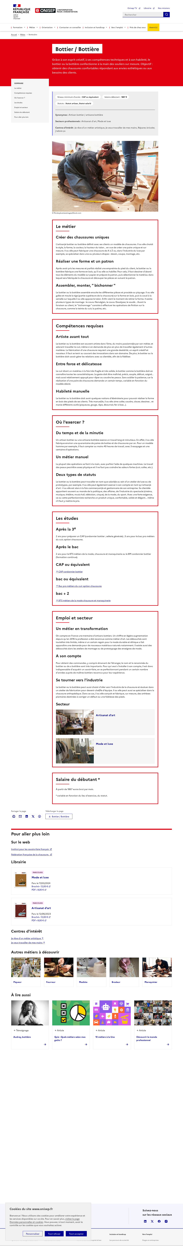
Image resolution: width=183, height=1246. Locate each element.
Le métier (18, 88)
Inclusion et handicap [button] (94, 27)
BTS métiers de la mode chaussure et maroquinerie (84, 600)
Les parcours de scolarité (119, 1240)
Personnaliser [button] (32, 1233)
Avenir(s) (153, 27)
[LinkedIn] (26, 816)
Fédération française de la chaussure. (30, 854)
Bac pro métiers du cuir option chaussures (80, 585)
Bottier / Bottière (60, 816)
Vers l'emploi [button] (117, 27)
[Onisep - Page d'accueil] (45, 10)
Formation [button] (18, 27)
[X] (33, 816)
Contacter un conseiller (70, 27)
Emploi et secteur (21, 107)
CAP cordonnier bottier (70, 571)
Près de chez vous (138, 27)
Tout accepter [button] (76, 1233)
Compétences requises (23, 93)
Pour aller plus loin (21, 117)
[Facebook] (39, 816)
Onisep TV (133, 8)
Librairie (148, 8)
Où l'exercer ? (19, 97)
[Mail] (20, 816)
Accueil (14, 34)
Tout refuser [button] (54, 1233)
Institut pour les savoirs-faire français (30, 849)
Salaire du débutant (22, 112)
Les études (18, 102)
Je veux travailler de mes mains (27, 942)
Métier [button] (32, 27)
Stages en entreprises (150, 1240)
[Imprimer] (13, 816)
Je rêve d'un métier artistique (26, 938)
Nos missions (164, 8)
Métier (22, 34)
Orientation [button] (47, 27)
